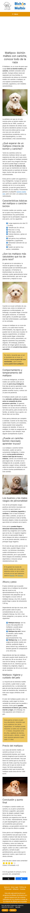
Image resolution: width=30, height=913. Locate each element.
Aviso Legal (14, 887)
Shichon (20, 575)
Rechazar (13, 910)
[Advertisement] (15, 32)
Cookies (22, 889)
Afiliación (16, 889)
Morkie (12, 575)
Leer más (17, 907)
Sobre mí (7, 887)
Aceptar (5, 910)
